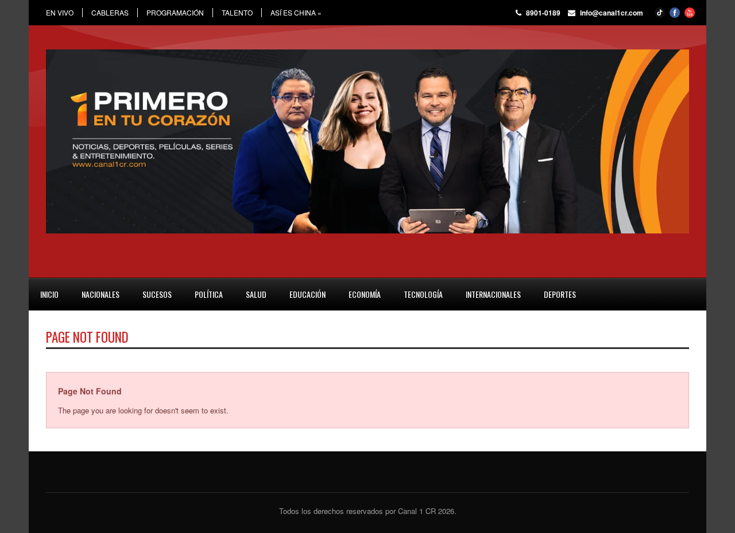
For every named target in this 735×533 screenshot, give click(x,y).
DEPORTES (560, 294)
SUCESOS (157, 294)
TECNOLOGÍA (423, 294)
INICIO (49, 294)
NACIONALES (100, 294)
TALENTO (237, 12)
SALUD (256, 294)
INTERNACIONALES (493, 294)
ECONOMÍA (365, 294)
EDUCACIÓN (307, 294)
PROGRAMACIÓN (175, 12)
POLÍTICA (209, 294)
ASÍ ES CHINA (296, 12)
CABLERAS (110, 12)
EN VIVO (60, 12)
